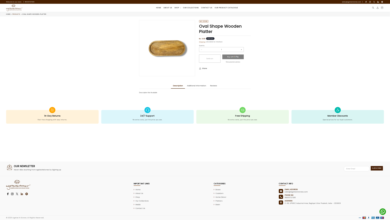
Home (8, 14)
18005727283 (29, 2)
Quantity (202, 45)
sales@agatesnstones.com (351, 2)
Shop (137, 197)
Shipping (202, 42)
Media (138, 204)
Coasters (219, 193)
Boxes (218, 189)
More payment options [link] (233, 62)
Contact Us (140, 208)
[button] (177, 8)
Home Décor (221, 197)
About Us (139, 193)
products (16, 14)
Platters (219, 201)
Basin (218, 204)
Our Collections (142, 201)
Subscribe (377, 168)
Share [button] (204, 68)
